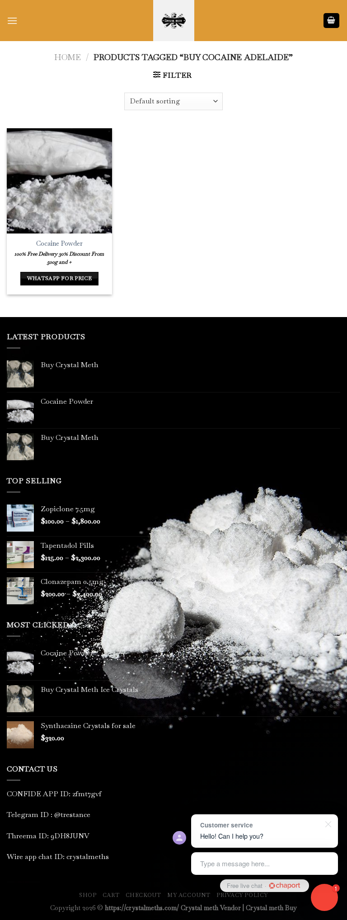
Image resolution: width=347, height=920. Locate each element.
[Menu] (12, 20)
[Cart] (332, 20)
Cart (111, 895)
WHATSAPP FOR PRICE (59, 278)
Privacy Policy (242, 895)
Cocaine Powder (59, 243)
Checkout (143, 895)
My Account (189, 895)
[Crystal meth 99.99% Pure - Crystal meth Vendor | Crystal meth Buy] (173, 20)
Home (67, 57)
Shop (87, 895)
